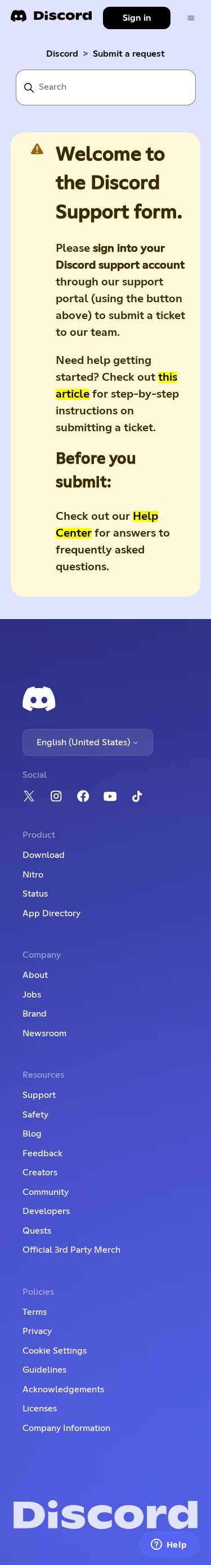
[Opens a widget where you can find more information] (169, 1545)
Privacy (37, 1331)
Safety (35, 1114)
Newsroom (44, 1033)
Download (44, 855)
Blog (32, 1133)
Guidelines (44, 1369)
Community (46, 1192)
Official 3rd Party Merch (71, 1249)
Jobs (32, 994)
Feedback (42, 1153)
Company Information (66, 1428)
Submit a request (129, 53)
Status (35, 893)
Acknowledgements (63, 1389)
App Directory (51, 913)
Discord (62, 53)
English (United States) (84, 742)
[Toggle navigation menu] (191, 18)
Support (39, 1095)
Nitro (33, 874)
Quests (37, 1230)
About (35, 975)
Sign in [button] (137, 17)
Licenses (40, 1408)
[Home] (51, 19)
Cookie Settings (55, 1350)
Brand (35, 1013)
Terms (35, 1312)
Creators (40, 1172)
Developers (46, 1211)
